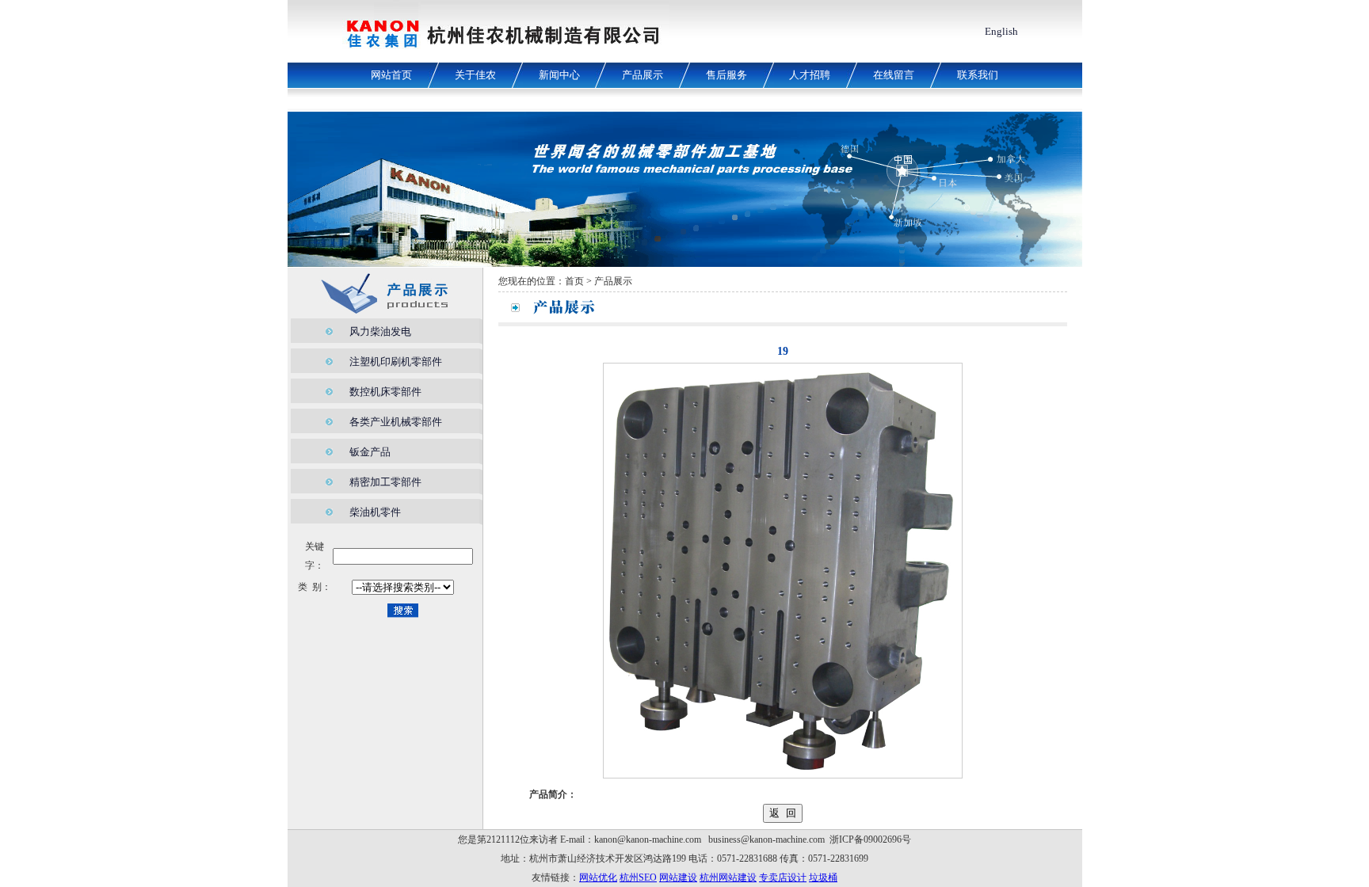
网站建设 (678, 877)
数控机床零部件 (385, 392)
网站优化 (598, 877)
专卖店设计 (783, 877)
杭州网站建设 (728, 877)
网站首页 (391, 75)
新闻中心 (559, 75)
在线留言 (893, 75)
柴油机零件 (375, 512)
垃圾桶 (823, 877)
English (1001, 31)
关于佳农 (475, 75)
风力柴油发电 (380, 331)
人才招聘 (809, 75)
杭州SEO (638, 877)
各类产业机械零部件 (395, 422)
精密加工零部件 (385, 482)
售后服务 (726, 75)
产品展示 (642, 75)
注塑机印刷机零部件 (395, 361)
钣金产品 (370, 452)
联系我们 (977, 75)
